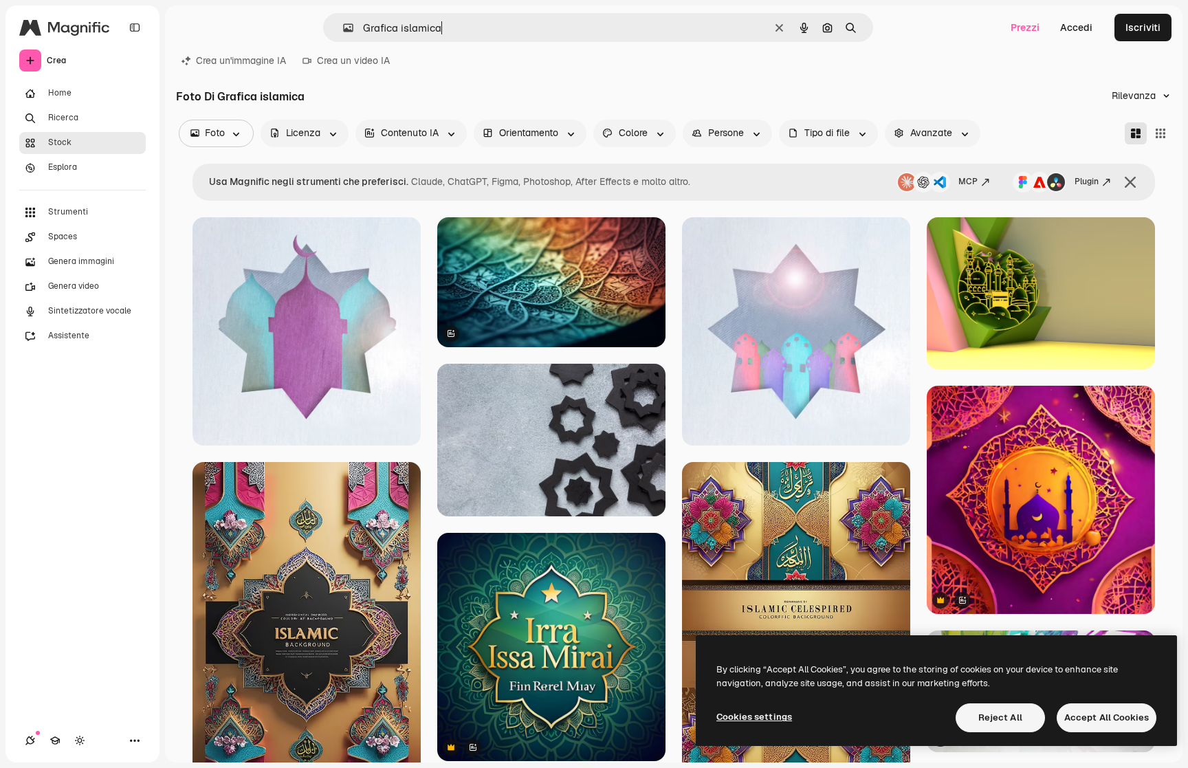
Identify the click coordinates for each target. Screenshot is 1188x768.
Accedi (1076, 27)
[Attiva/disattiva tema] (80, 740)
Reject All (1000, 717)
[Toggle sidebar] (135, 28)
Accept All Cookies (1106, 717)
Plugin (1087, 181)
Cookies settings (754, 717)
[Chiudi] (1130, 182)
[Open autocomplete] (343, 28)
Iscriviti (1142, 27)
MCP (968, 181)
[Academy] (55, 740)
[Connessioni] (30, 740)
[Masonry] (1136, 133)
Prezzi (1025, 27)
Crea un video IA (353, 60)
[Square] (1161, 133)
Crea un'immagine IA (241, 60)
